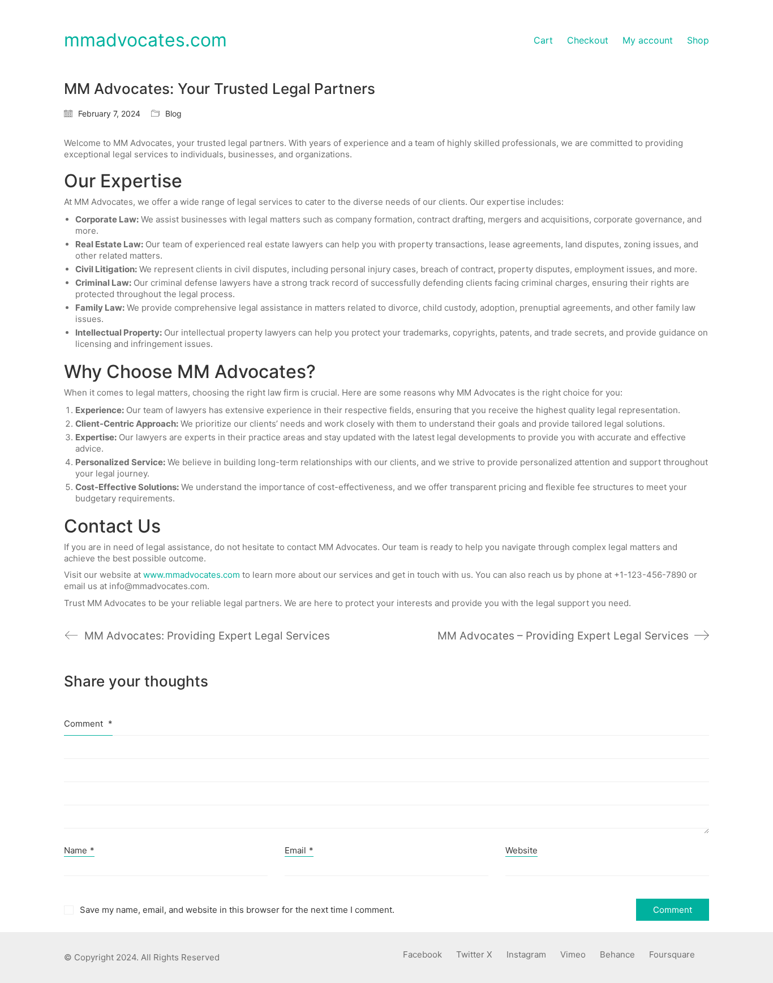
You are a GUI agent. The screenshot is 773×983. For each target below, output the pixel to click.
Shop (698, 40)
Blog (173, 113)
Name (79, 850)
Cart (543, 40)
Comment (88, 723)
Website (521, 850)
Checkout (587, 40)
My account (647, 40)
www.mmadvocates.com (191, 574)
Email (299, 850)
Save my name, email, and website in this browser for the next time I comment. (237, 909)
